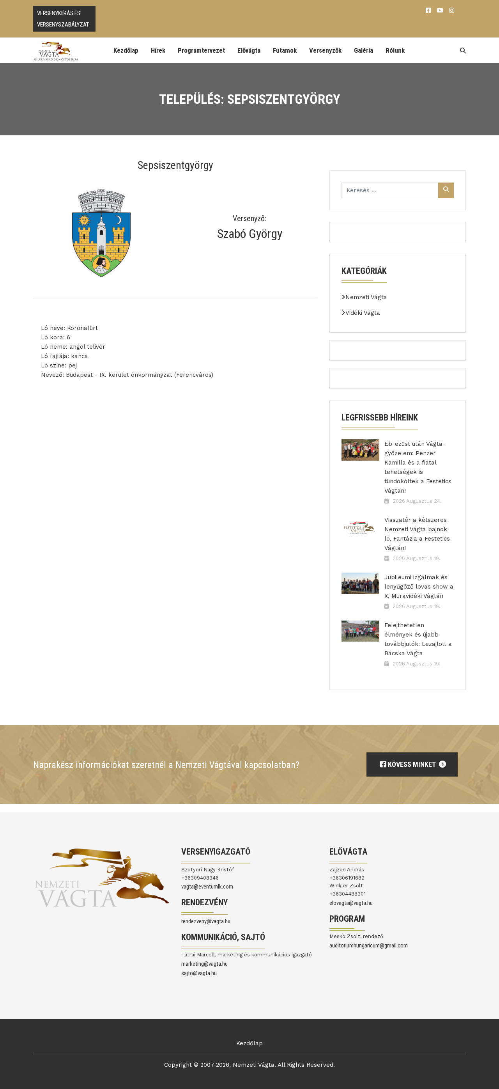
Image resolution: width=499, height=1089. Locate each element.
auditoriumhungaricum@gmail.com (368, 945)
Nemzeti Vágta (366, 297)
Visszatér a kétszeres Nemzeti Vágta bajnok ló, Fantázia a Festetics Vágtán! (417, 534)
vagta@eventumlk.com (207, 886)
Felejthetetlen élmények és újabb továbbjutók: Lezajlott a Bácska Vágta (418, 639)
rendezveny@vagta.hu (205, 921)
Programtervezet (201, 50)
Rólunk (395, 50)
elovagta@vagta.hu (351, 902)
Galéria (363, 50)
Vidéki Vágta (362, 312)
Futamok (285, 50)
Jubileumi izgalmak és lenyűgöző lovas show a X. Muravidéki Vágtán (418, 586)
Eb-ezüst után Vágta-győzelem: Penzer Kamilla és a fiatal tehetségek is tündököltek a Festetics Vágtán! (417, 467)
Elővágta (248, 50)
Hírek (158, 50)
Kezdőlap (125, 50)
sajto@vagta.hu (199, 973)
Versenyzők (325, 50)
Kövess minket (411, 764)
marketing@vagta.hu (204, 963)
